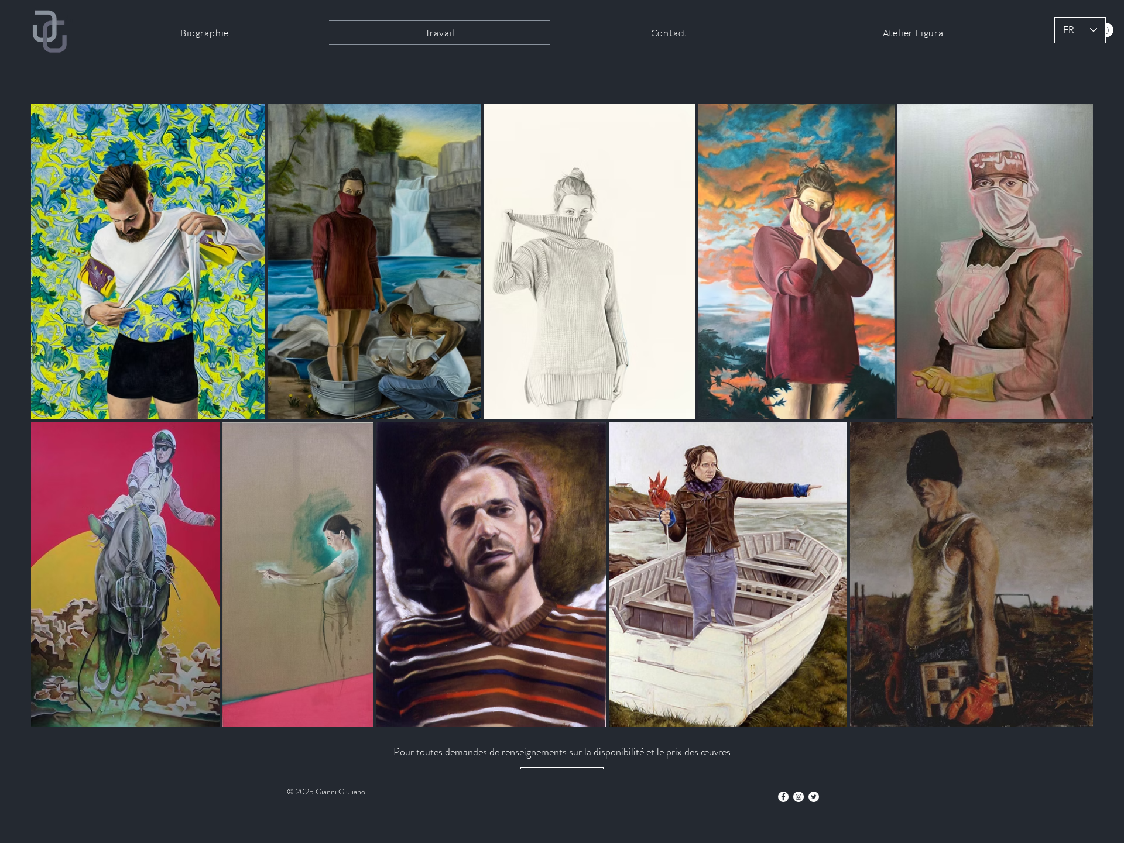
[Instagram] (798, 797)
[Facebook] (783, 797)
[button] (1106, 30)
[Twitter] (813, 797)
